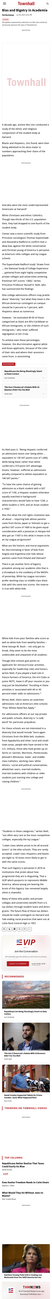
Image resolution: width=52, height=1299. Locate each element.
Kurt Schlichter (9, 1017)
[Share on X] (4, 929)
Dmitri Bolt (8, 1059)
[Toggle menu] (4, 3)
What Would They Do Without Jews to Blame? (22, 1194)
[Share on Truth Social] (9, 929)
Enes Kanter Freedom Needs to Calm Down (25, 1182)
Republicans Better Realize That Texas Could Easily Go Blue (23, 1165)
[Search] (47, 3)
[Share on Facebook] (14, 929)
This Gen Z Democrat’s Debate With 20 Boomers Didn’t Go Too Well (24, 1054)
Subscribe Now (38, 964)
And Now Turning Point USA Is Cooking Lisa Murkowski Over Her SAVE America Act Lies (23, 1276)
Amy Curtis (7, 1101)
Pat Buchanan (8, 15)
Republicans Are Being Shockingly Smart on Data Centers (25, 1012)
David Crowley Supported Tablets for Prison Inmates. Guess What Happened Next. (23, 1096)
